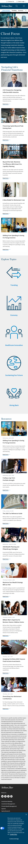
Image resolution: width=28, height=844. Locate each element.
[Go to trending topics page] (14, 273)
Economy (20, 10)
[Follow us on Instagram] (11, 796)
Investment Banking (6, 801)
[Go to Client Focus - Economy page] (14, 303)
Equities (3, 809)
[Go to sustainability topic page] (14, 363)
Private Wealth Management (9, 806)
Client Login (21, 1)
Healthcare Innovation (14, 345)
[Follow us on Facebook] (5, 796)
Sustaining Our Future (14, 375)
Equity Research (5, 811)
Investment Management (8, 804)
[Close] (26, 814)
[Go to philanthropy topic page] (14, 393)
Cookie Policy (13, 834)
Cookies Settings (14, 839)
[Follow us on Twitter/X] (8, 796)
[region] (14, 828)
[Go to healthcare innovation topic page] (14, 333)
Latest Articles (6, 10)
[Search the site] (17, 6)
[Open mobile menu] (24, 6)
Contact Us (11, 1)
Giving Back (14, 405)
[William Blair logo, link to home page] (6, 6)
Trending (14, 10)
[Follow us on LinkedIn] (2, 796)
